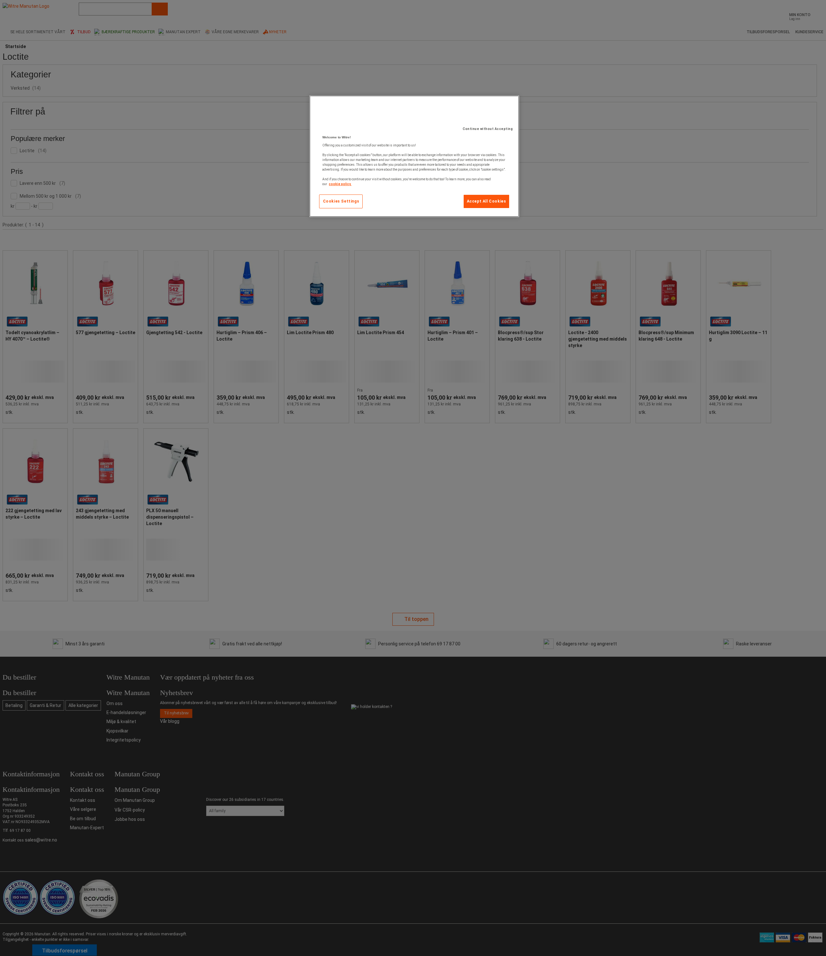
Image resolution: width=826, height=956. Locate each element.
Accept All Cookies (486, 201)
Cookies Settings (341, 201)
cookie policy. (340, 184)
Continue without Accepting (488, 129)
